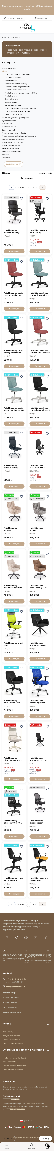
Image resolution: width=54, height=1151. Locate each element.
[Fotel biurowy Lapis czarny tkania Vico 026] (14, 332)
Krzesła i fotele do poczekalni (17, 111)
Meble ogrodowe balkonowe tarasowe (19, 136)
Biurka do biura (11, 102)
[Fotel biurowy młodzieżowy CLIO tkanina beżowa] (14, 567)
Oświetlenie (7, 123)
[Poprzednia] (3, 7)
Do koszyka (14, 251)
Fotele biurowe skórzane (15, 90)
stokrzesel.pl (11, 37)
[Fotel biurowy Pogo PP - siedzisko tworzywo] (14, 860)
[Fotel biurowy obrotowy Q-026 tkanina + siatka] (14, 739)
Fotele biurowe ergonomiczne (18, 86)
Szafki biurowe (11, 80)
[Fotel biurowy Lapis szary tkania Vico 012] (39, 332)
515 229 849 (42, 18)
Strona (20, 187)
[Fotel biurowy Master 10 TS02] (39, 447)
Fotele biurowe (11, 96)
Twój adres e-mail (11, 1096)
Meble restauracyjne (11, 145)
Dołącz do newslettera (15, 1099)
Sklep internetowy (26, 1137)
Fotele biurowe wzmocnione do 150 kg (21, 93)
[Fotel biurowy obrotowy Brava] (39, 624)
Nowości (5, 154)
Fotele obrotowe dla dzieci (14, 1058)
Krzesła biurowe (11, 99)
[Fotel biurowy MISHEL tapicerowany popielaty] (39, 509)
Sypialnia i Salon (9, 120)
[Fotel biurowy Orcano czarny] (39, 802)
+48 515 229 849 (16, 979)
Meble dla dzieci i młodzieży (14, 133)
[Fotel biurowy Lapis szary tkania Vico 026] (39, 389)
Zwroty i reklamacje (11, 1039)
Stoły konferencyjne (13, 105)
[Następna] (51, 7)
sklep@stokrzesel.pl (15, 986)
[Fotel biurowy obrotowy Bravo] (14, 682)
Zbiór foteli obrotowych (13, 1069)
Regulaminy (8, 1032)
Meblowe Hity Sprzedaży (12, 142)
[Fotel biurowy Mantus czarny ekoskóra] (14, 447)
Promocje (6, 157)
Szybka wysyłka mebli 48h (13, 139)
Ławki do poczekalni (13, 114)
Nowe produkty (9, 1062)
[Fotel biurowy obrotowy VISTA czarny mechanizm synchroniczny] (14, 802)
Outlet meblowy (9, 68)
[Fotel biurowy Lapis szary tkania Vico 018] (14, 389)
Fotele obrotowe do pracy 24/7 (18, 83)
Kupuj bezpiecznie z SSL (13, 1043)
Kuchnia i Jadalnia (10, 127)
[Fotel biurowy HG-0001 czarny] (39, 212)
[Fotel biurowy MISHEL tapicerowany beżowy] (14, 509)
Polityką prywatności (17, 1109)
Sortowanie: (27, 178)
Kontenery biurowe (13, 77)
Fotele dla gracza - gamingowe (15, 117)
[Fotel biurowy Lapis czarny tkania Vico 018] (39, 274)
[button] (26, 1024)
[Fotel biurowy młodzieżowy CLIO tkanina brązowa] (39, 567)
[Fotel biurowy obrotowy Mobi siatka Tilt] (39, 682)
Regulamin (31, 1104)
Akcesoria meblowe (10, 148)
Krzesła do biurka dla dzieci (14, 1065)
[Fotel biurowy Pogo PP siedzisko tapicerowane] (39, 860)
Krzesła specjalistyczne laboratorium (20, 108)
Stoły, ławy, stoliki (9, 130)
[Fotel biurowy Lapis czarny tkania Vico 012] (14, 274)
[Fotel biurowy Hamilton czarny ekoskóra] (14, 212)
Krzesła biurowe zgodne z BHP (18, 74)
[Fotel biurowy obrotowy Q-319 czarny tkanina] (39, 739)
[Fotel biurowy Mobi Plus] (14, 624)
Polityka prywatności (11, 1035)
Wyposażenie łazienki (11, 151)
